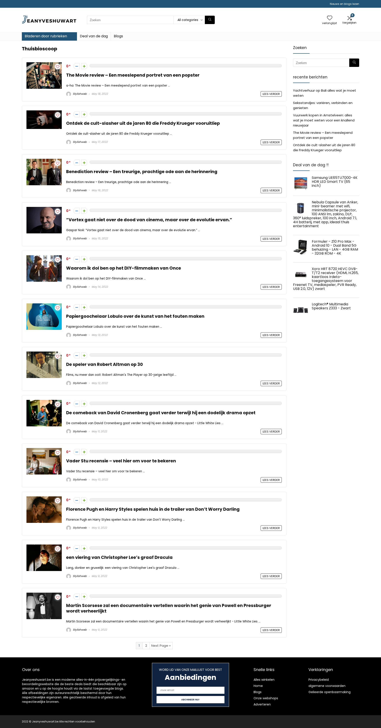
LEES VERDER (271, 94)
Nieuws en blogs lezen (344, 4)
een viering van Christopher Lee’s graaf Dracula (119, 557)
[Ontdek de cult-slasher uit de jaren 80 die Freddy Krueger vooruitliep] (44, 113)
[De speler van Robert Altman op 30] (44, 354)
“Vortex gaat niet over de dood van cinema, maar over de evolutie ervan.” (149, 220)
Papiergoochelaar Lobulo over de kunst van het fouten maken (135, 316)
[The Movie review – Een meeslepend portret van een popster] (44, 64)
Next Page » (161, 645)
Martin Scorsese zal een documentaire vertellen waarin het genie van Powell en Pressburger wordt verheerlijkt (168, 608)
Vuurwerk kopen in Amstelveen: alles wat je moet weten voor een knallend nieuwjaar (324, 120)
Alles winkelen (264, 679)
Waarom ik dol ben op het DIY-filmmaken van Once (123, 268)
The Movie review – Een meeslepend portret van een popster (133, 75)
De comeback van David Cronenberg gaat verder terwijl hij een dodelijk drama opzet (161, 413)
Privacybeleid (318, 679)
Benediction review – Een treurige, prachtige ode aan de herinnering (141, 172)
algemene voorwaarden (327, 686)
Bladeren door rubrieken (46, 36)
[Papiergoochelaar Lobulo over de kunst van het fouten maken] (44, 306)
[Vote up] (84, 66)
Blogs (118, 36)
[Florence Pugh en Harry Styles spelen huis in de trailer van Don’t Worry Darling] (44, 499)
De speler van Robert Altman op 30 (104, 364)
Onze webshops (266, 698)
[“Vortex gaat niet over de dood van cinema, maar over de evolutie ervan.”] (44, 209)
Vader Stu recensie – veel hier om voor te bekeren (121, 461)
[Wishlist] (329, 18)
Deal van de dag (94, 36)
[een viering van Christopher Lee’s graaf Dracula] (44, 547)
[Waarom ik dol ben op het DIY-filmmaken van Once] (44, 257)
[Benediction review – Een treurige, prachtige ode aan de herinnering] (44, 161)
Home (258, 686)
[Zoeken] (210, 20)
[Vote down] (77, 66)
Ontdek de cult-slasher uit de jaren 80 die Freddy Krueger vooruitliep (143, 123)
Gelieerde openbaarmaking (329, 692)
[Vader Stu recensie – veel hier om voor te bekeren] (44, 450)
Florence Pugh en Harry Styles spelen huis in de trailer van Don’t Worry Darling (153, 509)
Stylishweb (79, 94)
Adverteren (262, 704)
